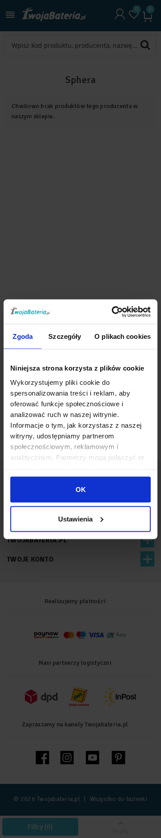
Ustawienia (75, 518)
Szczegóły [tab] (64, 336)
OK (81, 489)
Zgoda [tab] (23, 336)
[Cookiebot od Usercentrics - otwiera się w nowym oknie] (113, 311)
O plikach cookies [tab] (122, 336)
